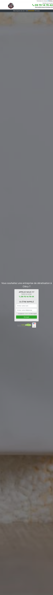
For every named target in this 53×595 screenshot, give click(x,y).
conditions (26, 313)
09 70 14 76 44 (43, 5)
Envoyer (26, 317)
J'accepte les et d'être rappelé (27, 313)
